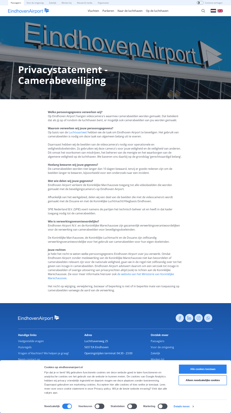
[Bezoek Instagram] (199, 318)
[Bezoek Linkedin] (189, 318)
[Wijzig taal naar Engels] (220, 10)
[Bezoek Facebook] (180, 318)
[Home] (28, 11)
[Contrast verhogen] (198, 2)
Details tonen (181, 406)
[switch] (99, 406)
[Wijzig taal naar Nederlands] (213, 10)
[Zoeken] (203, 11)
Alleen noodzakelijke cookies (203, 380)
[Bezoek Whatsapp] (208, 318)
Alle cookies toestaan (202, 369)
